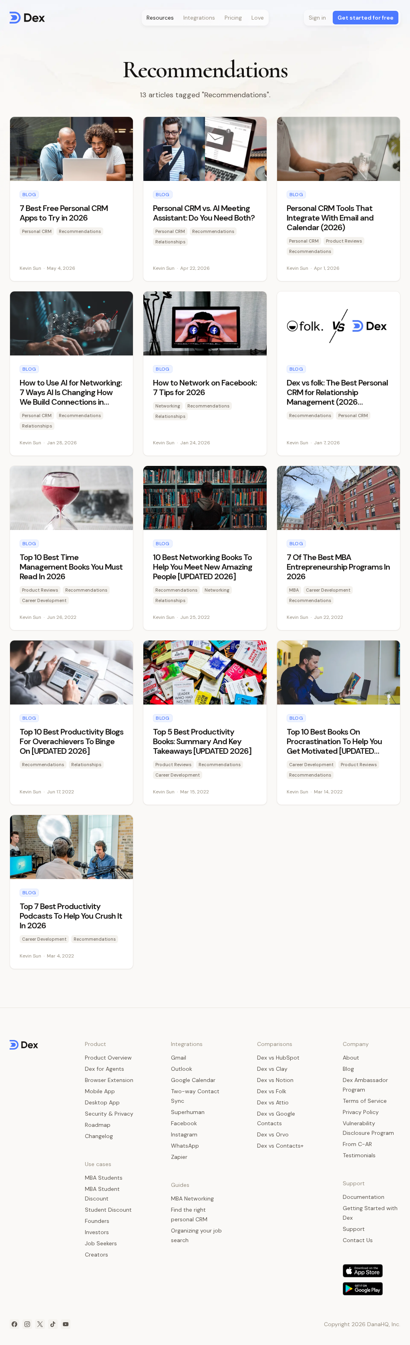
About (351, 1057)
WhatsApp (185, 1145)
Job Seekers (101, 1243)
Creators (96, 1254)
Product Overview (108, 1057)
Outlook (181, 1068)
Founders (97, 1221)
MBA (294, 590)
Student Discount (108, 1209)
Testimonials (359, 1155)
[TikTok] (53, 1324)
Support (354, 1229)
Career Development (44, 600)
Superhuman (188, 1112)
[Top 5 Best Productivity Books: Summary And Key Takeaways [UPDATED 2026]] (204, 722)
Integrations (199, 17)
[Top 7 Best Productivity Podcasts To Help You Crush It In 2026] (71, 892)
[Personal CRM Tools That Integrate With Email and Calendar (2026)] (338, 199)
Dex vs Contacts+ (280, 1145)
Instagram (184, 1134)
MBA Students (104, 1177)
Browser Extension (109, 1080)
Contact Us (358, 1240)
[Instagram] (27, 1324)
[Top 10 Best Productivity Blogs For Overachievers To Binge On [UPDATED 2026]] (71, 722)
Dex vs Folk (271, 1091)
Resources (160, 17)
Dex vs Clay (272, 1068)
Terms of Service (365, 1100)
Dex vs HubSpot (278, 1057)
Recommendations (80, 231)
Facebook (184, 1123)
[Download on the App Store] (363, 1270)
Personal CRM (37, 231)
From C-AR (357, 1144)
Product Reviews (344, 241)
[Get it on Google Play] (363, 1288)
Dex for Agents (104, 1068)
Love (257, 17)
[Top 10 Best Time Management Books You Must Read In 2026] (71, 548)
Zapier (179, 1156)
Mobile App (100, 1091)
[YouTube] (65, 1324)
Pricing (233, 17)
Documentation (363, 1196)
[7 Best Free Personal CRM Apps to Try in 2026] (71, 199)
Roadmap (98, 1124)
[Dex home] (27, 18)
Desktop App (102, 1102)
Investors (97, 1232)
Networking (167, 406)
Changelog (99, 1136)
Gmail (178, 1057)
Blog (29, 194)
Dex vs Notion (275, 1080)
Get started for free (366, 17)
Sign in (317, 17)
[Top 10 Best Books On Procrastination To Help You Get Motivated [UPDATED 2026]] (338, 722)
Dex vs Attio (273, 1102)
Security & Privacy (109, 1113)
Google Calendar (193, 1080)
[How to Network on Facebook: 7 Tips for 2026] (204, 373)
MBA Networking (192, 1198)
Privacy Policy (361, 1112)
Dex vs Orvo (273, 1134)
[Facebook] (14, 1324)
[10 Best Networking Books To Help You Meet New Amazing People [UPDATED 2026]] (204, 548)
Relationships (170, 242)
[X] (40, 1324)
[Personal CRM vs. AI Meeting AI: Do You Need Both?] (204, 199)
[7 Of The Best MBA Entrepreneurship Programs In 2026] (338, 548)
